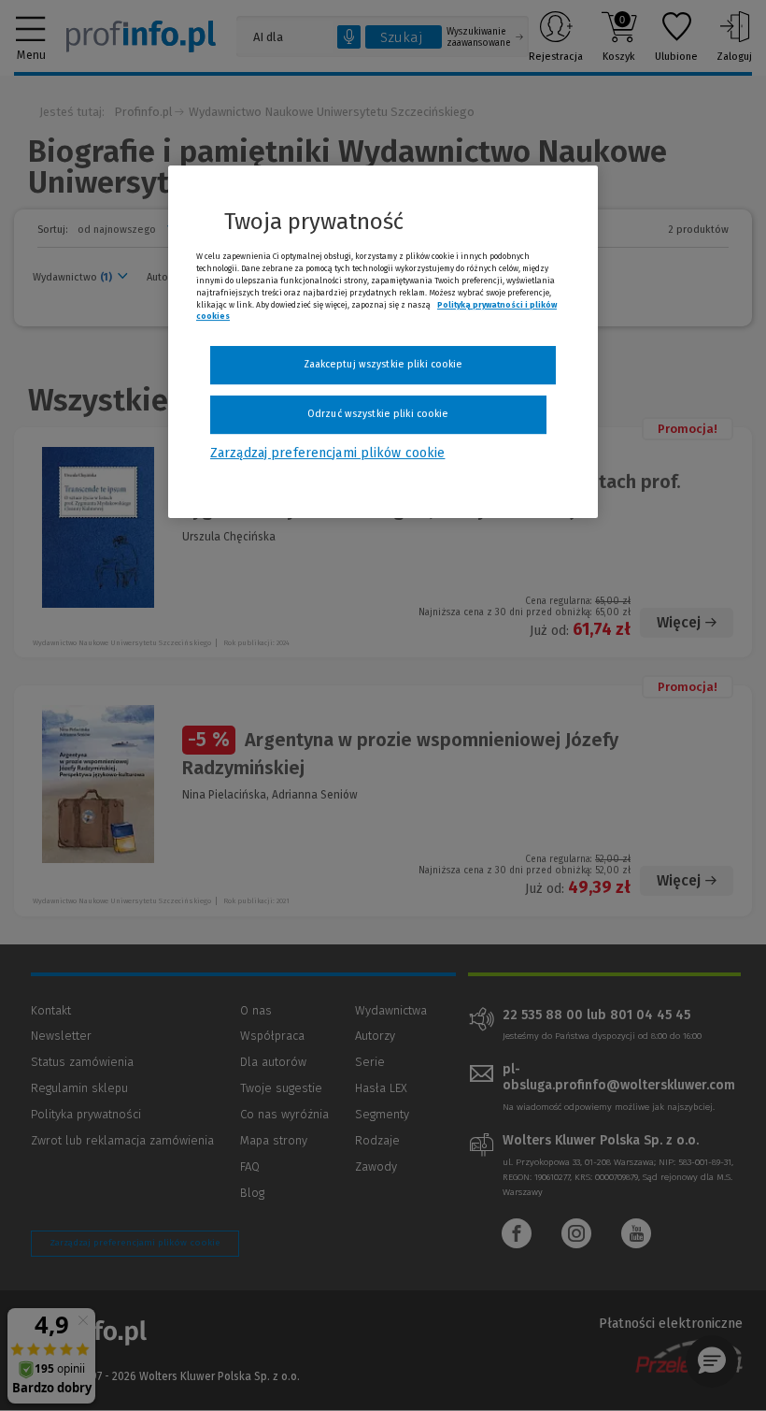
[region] (383, 341)
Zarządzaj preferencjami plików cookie (327, 453)
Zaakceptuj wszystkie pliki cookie (383, 364)
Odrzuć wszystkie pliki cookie (377, 414)
